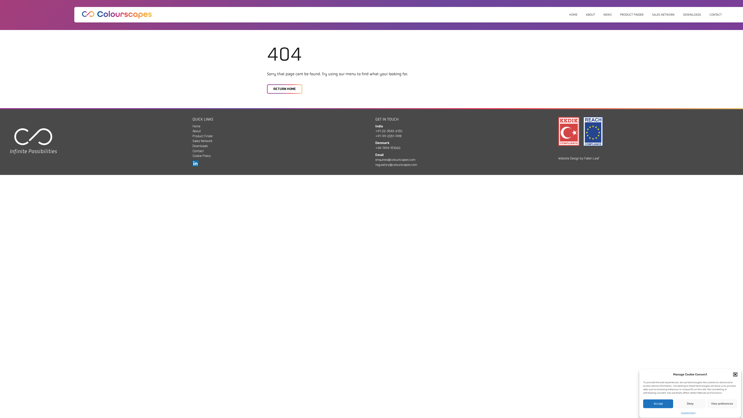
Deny (690, 403)
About (590, 14)
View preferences (722, 403)
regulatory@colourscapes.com (396, 165)
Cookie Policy (688, 412)
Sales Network (663, 14)
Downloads (692, 14)
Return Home (284, 89)
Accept (658, 403)
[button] (735, 374)
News (607, 14)
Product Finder (632, 14)
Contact (716, 14)
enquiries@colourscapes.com (395, 160)
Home (573, 14)
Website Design (568, 158)
